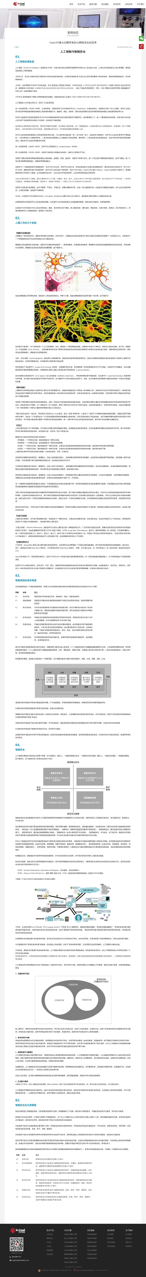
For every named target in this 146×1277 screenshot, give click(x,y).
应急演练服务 (92, 1258)
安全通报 (110, 1234)
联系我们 (129, 1246)
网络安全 (50, 1238)
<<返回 (16, 47)
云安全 (49, 1242)
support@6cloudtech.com (20, 1260)
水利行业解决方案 (70, 1250)
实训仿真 (50, 1254)
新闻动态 (129, 1238)
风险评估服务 (92, 1238)
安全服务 (105, 4)
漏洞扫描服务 (92, 1246)
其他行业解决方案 (70, 1262)
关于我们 (140, 4)
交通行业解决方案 (70, 1234)
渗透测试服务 (92, 1242)
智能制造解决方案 (70, 1254)
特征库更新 (111, 1246)
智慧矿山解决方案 (70, 1258)
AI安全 (49, 1246)
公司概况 (129, 1234)
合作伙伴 (128, 4)
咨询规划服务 (92, 1234)
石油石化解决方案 (70, 1242)
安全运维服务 (92, 1250)
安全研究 (117, 4)
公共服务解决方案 (70, 1246)
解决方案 (93, 4)
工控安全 (50, 1234)
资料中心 (129, 1242)
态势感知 (50, 1250)
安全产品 (81, 4)
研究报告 (110, 1238)
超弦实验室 (111, 1242)
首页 (71, 4)
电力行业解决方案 (70, 1238)
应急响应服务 (92, 1254)
